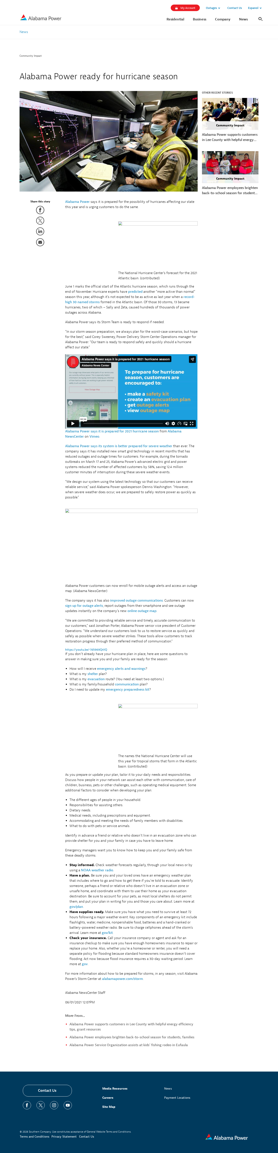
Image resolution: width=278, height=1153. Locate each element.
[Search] (259, 19)
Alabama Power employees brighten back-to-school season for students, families (132, 1037)
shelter (93, 674)
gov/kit (107, 933)
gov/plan (76, 907)
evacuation (96, 679)
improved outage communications (136, 600)
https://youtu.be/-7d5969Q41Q (86, 650)
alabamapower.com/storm (122, 979)
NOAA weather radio (97, 870)
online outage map (141, 611)
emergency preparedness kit (127, 689)
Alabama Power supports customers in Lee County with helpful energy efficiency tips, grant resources (230, 137)
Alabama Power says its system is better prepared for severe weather (118, 446)
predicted (135, 291)
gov (85, 964)
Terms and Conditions (34, 1136)
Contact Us (47, 1090)
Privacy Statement (64, 1136)
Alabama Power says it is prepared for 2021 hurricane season (112, 431)
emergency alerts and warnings (121, 669)
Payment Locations (177, 1098)
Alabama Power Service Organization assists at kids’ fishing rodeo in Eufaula (129, 1045)
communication (127, 684)
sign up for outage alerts (84, 606)
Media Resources (114, 1088)
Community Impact (31, 56)
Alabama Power (77, 202)
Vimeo (94, 436)
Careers (107, 1098)
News (168, 1088)
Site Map (108, 1107)
